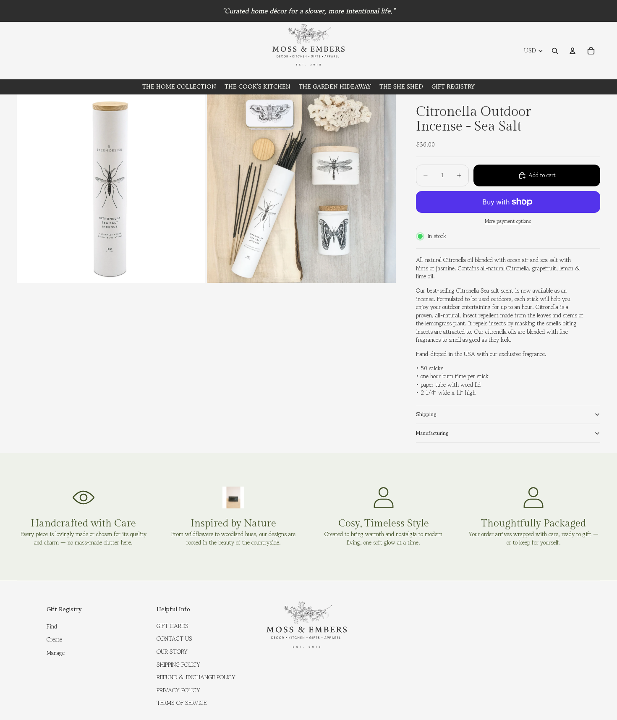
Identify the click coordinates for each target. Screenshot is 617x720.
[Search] (555, 51)
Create (54, 639)
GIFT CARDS (172, 626)
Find (52, 626)
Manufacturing (432, 433)
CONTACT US (174, 638)
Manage (56, 653)
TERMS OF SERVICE (182, 703)
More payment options (508, 221)
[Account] (572, 51)
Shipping (426, 414)
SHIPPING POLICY (178, 664)
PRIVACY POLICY (178, 690)
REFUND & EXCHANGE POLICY (196, 677)
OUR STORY (172, 651)
